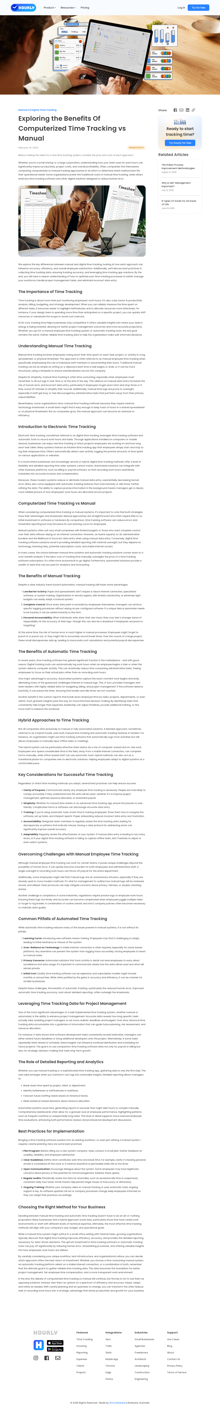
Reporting (82, 1352)
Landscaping (142, 1365)
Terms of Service (176, 1372)
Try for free (198, 7)
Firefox (109, 1379)
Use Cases (173, 1339)
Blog (169, 1346)
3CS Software (117, 1402)
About (170, 1352)
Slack (109, 1352)
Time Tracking (85, 1339)
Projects (81, 1372)
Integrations (114, 1332)
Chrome (110, 1365)
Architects (140, 1359)
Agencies (140, 1346)
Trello (109, 1346)
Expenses (82, 1359)
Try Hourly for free (180, 143)
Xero (108, 1339)
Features (82, 1332)
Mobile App (112, 1359)
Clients (80, 1365)
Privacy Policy (174, 1365)
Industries (141, 1332)
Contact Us (173, 1359)
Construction (142, 1372)
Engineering (141, 1379)
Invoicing (82, 1346)
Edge (108, 1372)
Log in (181, 7)
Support (172, 1332)
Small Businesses (144, 1339)
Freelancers (141, 1352)
